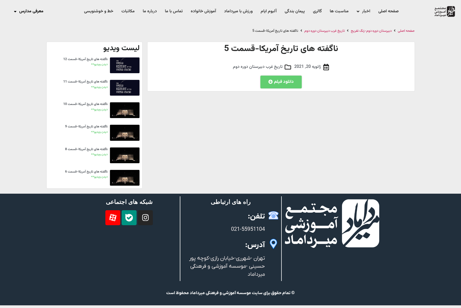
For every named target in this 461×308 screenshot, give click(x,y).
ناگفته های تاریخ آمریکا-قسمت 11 (85, 81)
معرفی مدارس (31, 11)
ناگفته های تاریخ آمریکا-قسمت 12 (85, 59)
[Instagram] (145, 217)
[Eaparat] (112, 217)
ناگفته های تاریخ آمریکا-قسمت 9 (86, 126)
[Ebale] (129, 217)
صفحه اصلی (406, 31)
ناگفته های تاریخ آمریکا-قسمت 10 (85, 104)
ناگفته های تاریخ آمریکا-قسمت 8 (86, 149)
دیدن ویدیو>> (99, 64)
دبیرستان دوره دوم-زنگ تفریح (371, 31)
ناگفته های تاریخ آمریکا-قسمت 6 (86, 171)
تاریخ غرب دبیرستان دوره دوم (324, 31)
